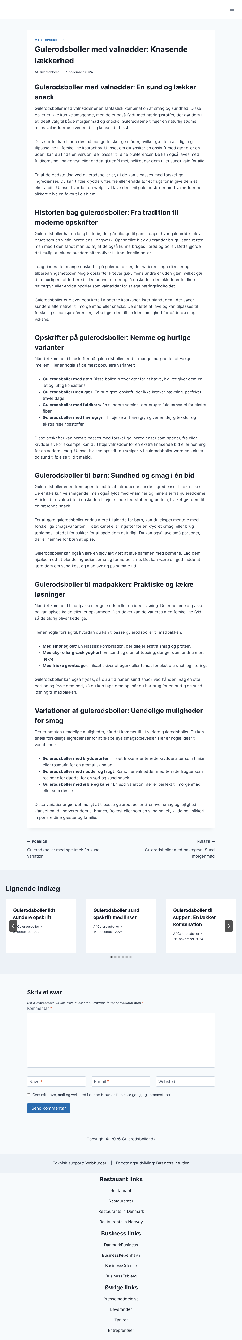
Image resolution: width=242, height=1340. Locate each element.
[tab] (111, 957)
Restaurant (121, 1190)
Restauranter (121, 1201)
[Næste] (229, 926)
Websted (166, 1081)
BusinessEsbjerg (121, 1276)
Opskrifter (54, 40)
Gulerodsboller (49, 72)
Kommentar (39, 1008)
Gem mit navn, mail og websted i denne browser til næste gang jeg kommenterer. (101, 1094)
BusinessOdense (121, 1265)
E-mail (101, 1081)
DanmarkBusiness (121, 1245)
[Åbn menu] (232, 9)
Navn (36, 1081)
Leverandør (121, 1309)
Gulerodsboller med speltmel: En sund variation (63, 849)
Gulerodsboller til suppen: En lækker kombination (194, 917)
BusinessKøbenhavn (121, 1255)
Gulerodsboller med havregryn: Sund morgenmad (180, 849)
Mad (38, 40)
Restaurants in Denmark (121, 1211)
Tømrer (121, 1320)
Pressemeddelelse (121, 1299)
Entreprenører (121, 1330)
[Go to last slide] (13, 926)
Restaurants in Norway (121, 1221)
